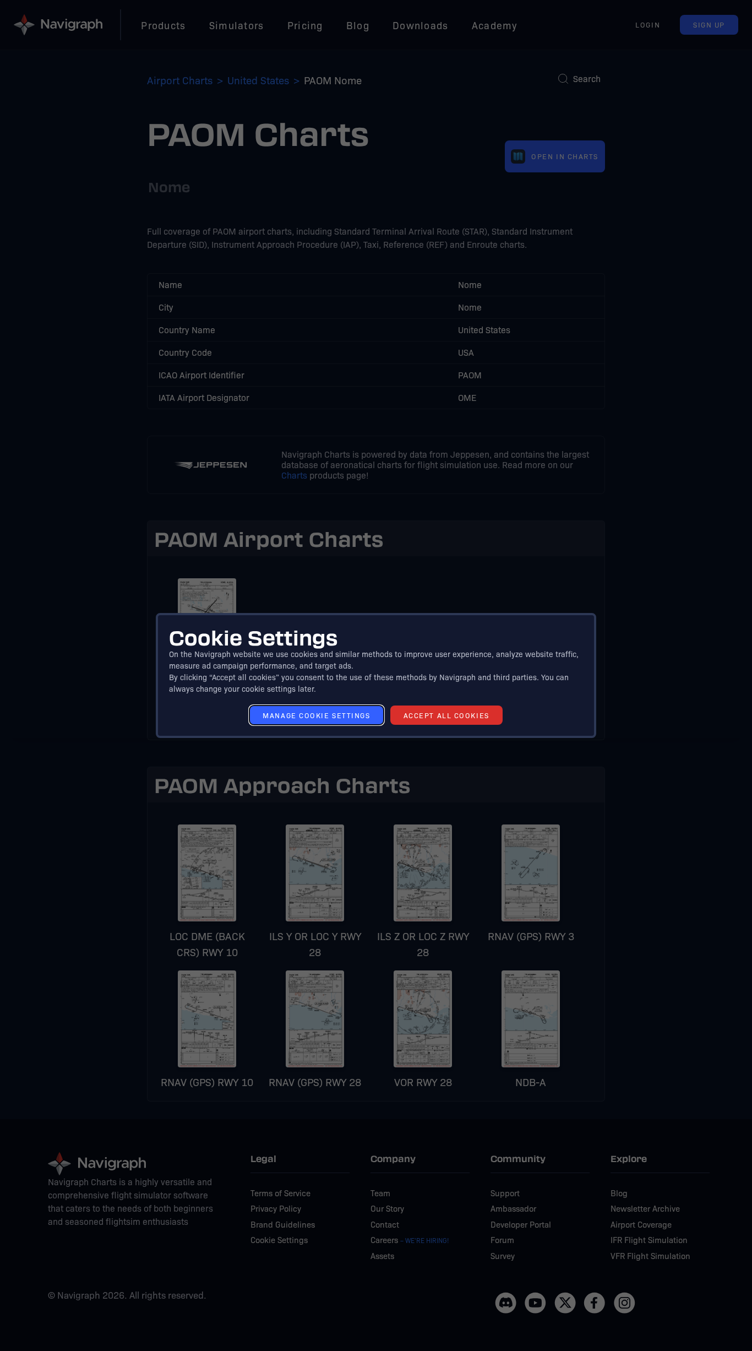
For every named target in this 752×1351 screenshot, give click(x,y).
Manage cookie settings (316, 715)
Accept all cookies (446, 715)
